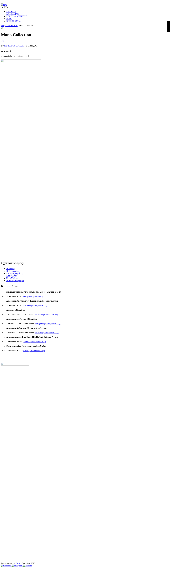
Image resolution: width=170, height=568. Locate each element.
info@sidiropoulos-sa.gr (33, 296)
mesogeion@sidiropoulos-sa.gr (48, 323)
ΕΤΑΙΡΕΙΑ (11, 11)
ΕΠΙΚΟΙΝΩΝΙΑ (13, 21)
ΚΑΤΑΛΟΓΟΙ (12, 14)
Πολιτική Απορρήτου (15, 280)
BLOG (9, 19)
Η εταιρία (10, 268)
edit (2, 41)
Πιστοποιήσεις (12, 271)
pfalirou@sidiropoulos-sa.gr (34, 341)
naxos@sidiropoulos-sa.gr (34, 350)
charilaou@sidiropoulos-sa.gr (35, 305)
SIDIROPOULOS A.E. (14, 46)
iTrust (18, 563)
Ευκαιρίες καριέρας (14, 273)
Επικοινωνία (11, 276)
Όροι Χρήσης (12, 278)
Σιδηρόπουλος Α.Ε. (9, 25)
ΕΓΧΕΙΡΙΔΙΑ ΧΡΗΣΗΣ (16, 16)
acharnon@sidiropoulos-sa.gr (47, 314)
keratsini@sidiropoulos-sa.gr (47, 332)
